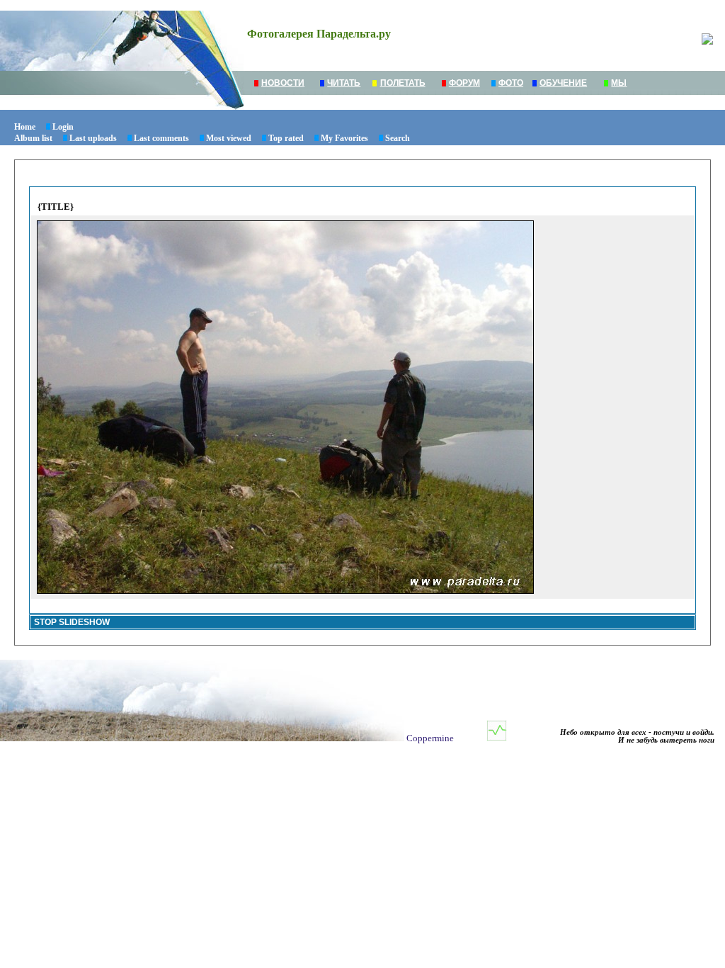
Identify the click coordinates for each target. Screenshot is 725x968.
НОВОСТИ (282, 83)
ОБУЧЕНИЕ (563, 83)
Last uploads (93, 138)
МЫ (619, 83)
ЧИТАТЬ (343, 83)
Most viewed (228, 138)
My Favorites (344, 138)
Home (24, 127)
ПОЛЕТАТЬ (403, 83)
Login (63, 127)
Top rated (286, 138)
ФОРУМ (464, 83)
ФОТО (510, 83)
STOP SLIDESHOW (72, 622)
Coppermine (430, 738)
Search (397, 138)
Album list (33, 138)
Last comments (161, 138)
